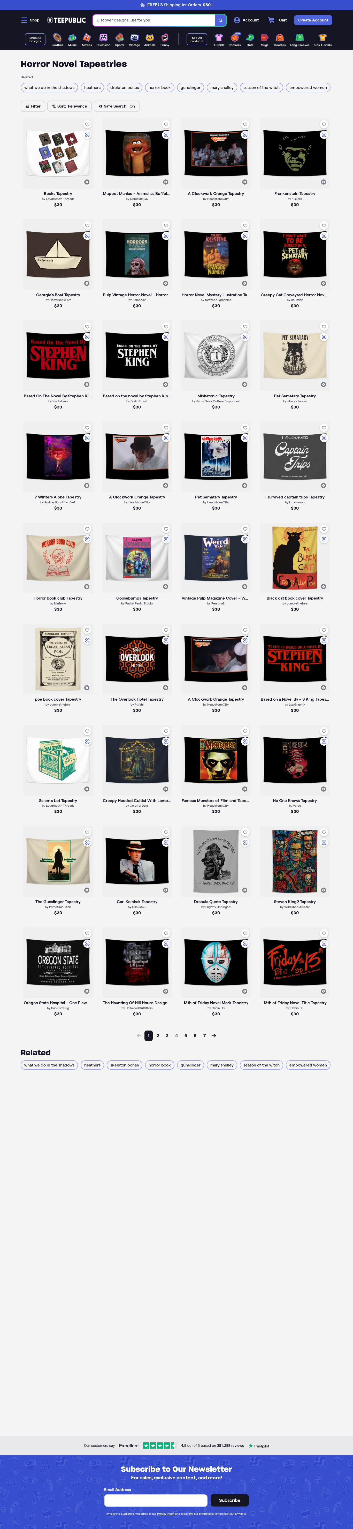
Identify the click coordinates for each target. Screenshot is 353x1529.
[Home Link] (66, 20)
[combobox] (154, 20)
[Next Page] (214, 1036)
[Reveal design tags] (86, 182)
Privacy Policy (165, 1513)
